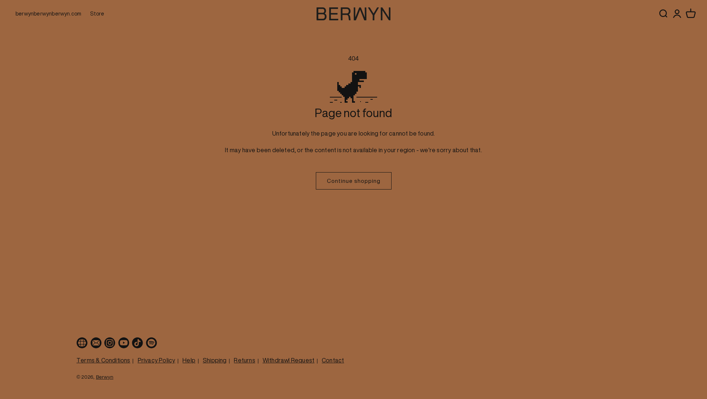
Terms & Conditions (103, 360)
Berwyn (104, 377)
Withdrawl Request (288, 360)
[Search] (663, 13)
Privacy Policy (156, 360)
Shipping (215, 360)
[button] (691, 13)
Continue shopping (353, 181)
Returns (244, 360)
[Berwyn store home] (353, 13)
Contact (333, 360)
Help (188, 360)
